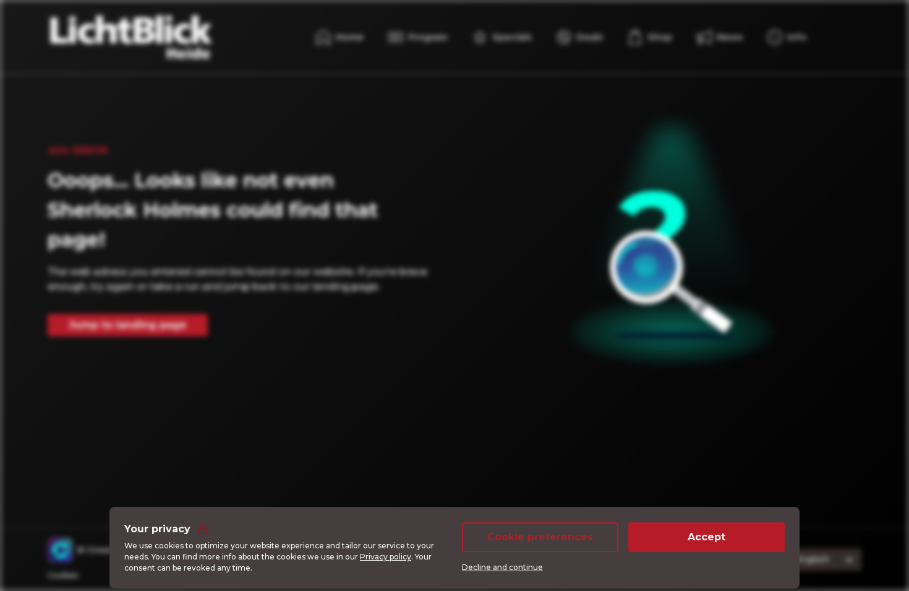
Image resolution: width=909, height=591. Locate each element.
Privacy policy (385, 556)
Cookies (63, 575)
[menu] (650, 37)
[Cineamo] (60, 550)
